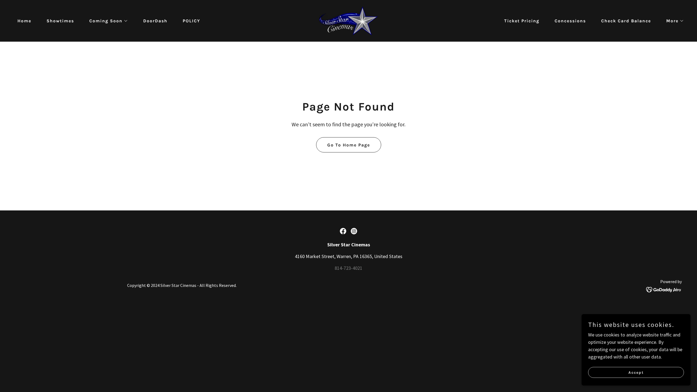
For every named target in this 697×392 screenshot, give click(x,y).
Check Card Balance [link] (626, 20)
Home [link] (24, 20)
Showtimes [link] (60, 20)
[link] (348, 20)
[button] (106, 21)
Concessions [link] (570, 20)
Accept (636, 372)
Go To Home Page (348, 145)
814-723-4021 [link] (348, 268)
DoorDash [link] (155, 20)
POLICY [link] (191, 20)
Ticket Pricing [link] (521, 20)
